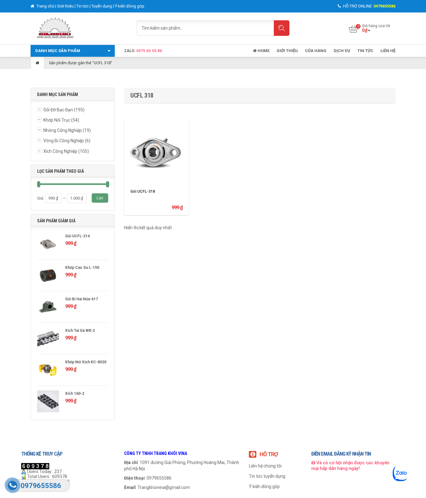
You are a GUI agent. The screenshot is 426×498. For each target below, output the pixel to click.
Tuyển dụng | (103, 6)
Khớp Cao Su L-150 (82, 267)
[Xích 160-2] (48, 402)
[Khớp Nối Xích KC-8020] (48, 370)
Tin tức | (83, 6)
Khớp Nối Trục (56, 120)
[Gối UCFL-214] (48, 244)
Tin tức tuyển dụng (267, 476)
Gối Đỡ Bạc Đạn (58, 109)
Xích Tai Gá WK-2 (80, 330)
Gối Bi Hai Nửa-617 (81, 299)
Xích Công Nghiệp (60, 151)
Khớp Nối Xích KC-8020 (85, 362)
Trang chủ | (46, 6)
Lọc (100, 198)
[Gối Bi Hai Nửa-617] (48, 307)
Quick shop (156, 147)
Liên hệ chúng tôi (265, 465)
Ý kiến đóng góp (129, 6)
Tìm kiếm (281, 28)
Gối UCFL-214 (77, 236)
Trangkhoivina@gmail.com (164, 487)
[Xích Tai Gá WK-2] (48, 339)
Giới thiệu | (66, 6)
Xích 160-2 (74, 393)
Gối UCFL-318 (142, 191)
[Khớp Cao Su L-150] (48, 276)
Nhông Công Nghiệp (62, 130)
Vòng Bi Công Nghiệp (63, 140)
